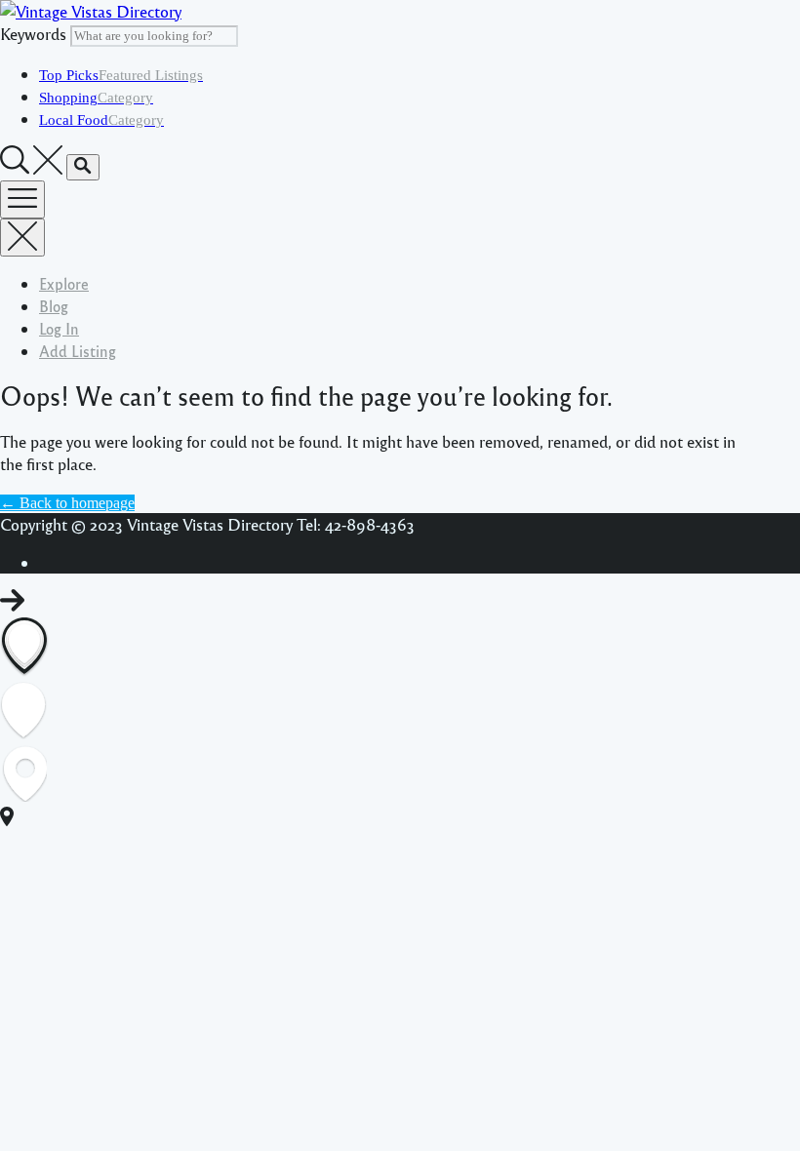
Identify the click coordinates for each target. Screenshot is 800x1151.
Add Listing (77, 350)
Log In (59, 328)
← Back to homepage (67, 503)
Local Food (101, 120)
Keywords (33, 33)
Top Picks (121, 75)
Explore (64, 283)
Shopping (96, 97)
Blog (53, 306)
